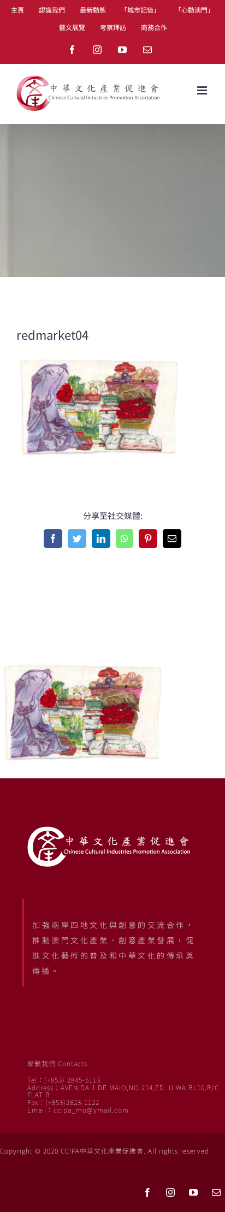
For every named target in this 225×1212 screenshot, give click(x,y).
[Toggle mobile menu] (203, 90)
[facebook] (147, 1192)
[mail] (216, 1192)
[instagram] (170, 1192)
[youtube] (193, 1192)
